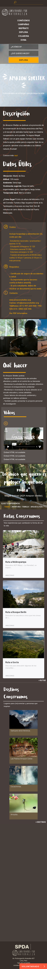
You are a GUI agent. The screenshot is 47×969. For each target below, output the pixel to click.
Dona (23, 40)
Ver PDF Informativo (18, 313)
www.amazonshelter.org (20, 300)
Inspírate (24, 28)
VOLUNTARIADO (31, 966)
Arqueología (36, 507)
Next (45, 338)
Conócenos (23, 20)
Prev (2, 338)
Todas (7, 507)
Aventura (16, 507)
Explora (23, 32)
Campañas (23, 24)
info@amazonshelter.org (28, 303)
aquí (16, 155)
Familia (25, 507)
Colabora (23, 36)
